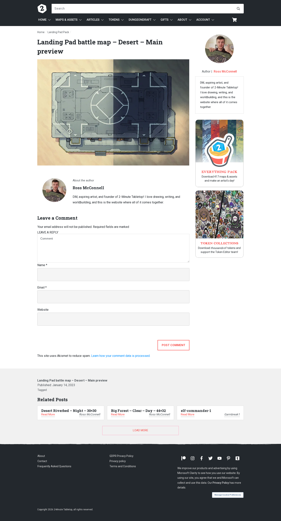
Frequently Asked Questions (54, 466)
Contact (42, 461)
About (41, 455)
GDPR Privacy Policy (121, 455)
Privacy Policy (221, 482)
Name (42, 265)
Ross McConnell (225, 71)
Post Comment (173, 345)
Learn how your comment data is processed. (120, 356)
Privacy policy (118, 461)
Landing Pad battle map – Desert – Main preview (72, 380)
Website (43, 309)
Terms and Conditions (123, 466)
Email (42, 287)
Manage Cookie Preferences (227, 495)
